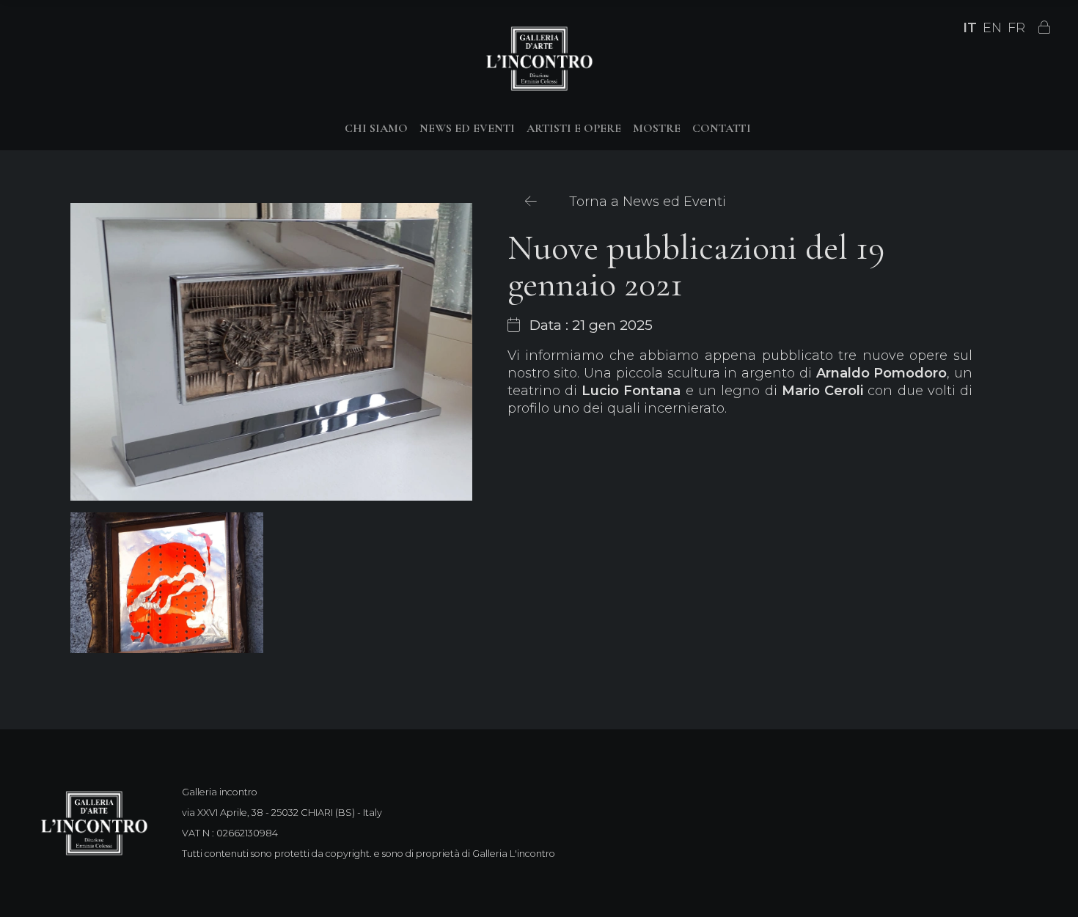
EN (992, 28)
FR (1016, 28)
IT (970, 28)
